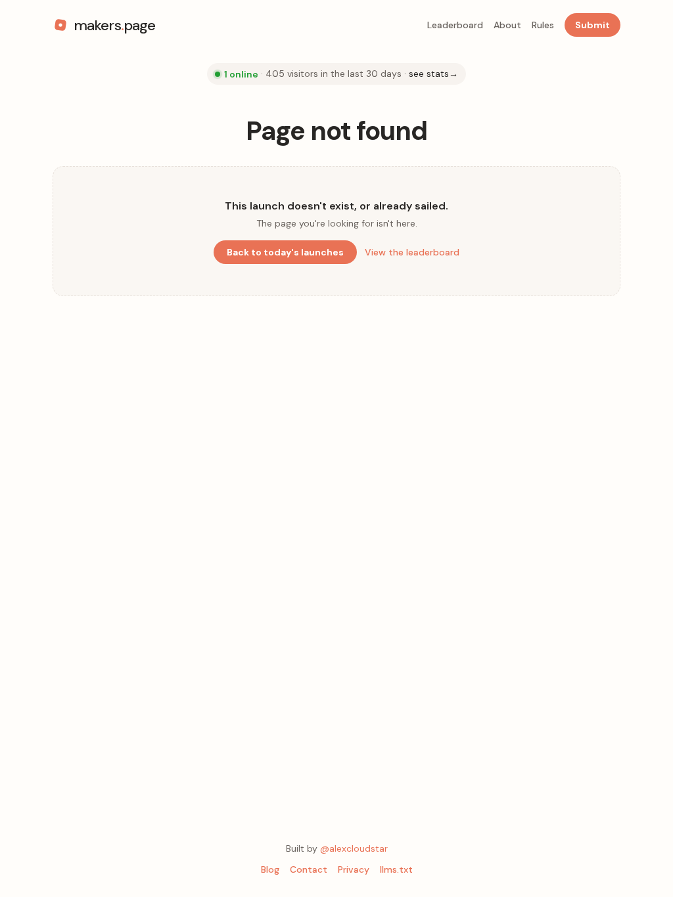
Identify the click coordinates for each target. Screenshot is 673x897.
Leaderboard (455, 25)
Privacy (353, 869)
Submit (592, 25)
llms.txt (396, 869)
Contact (308, 869)
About (507, 25)
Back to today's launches (285, 252)
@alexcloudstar (354, 848)
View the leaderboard (412, 252)
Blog (270, 869)
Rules (543, 25)
